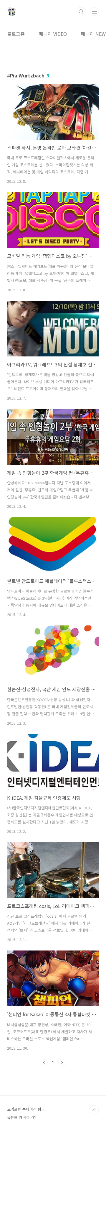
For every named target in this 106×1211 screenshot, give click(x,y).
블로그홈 (16, 33)
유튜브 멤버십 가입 (22, 1117)
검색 (81, 11)
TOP (94, 1109)
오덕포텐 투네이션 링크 (26, 1109)
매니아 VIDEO (53, 33)
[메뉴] (94, 11)
